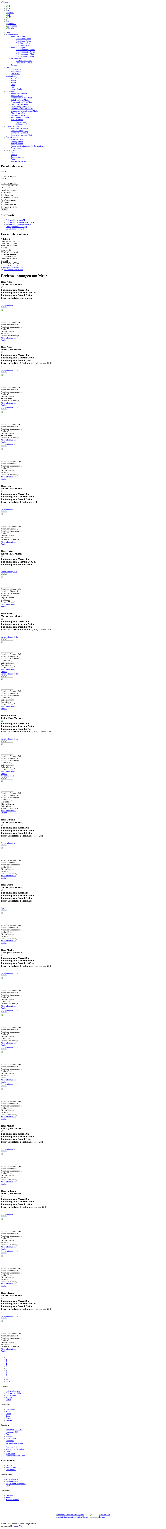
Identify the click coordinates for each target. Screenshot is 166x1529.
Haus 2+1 (5, 908)
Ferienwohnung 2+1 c (9, 1047)
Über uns (14, 152)
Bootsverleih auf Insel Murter (22, 135)
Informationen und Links (15, 1456)
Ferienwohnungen (18, 47)
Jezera (13, 87)
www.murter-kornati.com (13, 270)
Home (8, 32)
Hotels (8, 67)
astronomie (11, 1438)
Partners (14, 159)
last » (8, 1381)
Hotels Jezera (16, 69)
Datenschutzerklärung (19, 148)
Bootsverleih (11, 1470)
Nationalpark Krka (23, 124)
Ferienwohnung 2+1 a (9, 739)
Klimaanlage (8, 195)
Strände (9, 1436)
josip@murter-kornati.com (13, 267)
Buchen (4, 340)
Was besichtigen (17, 120)
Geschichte (10, 1441)
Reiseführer (10, 91)
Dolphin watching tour (19, 131)
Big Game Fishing (13, 1467)
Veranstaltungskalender (15, 1443)
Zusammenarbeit (17, 157)
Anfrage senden (17, 144)
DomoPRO (18, 1526)
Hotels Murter (16, 72)
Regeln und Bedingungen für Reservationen (27, 146)
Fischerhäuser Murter (24, 63)
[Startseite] (5, 2)
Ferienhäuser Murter (23, 43)
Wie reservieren (12, 1479)
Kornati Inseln (16, 89)
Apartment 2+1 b (7, 776)
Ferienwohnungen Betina (25, 50)
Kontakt (14, 155)
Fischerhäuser (16, 58)
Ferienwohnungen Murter (25, 54)
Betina (13, 82)
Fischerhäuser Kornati (24, 61)
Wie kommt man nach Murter (22, 98)
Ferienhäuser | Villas (18, 36)
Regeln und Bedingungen (16, 1484)
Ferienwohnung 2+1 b (9, 1010)
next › (8, 1379)
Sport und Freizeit (13, 1447)
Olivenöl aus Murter (18, 113)
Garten (6, 202)
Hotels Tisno (15, 74)
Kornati (9, 1420)
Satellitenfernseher (10, 197)
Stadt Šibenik (21, 122)
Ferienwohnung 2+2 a (9, 370)
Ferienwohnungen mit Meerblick (18, 224)
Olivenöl (9, 1451)
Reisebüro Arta (11, 150)
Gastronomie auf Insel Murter (22, 102)
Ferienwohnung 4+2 (9, 444)
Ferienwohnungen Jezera (25, 52)
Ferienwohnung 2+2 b (9, 407)
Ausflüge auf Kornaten (19, 128)
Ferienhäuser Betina (23, 39)
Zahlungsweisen (17, 142)
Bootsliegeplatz (9, 205)
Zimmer (14, 65)
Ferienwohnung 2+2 (9, 305)
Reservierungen (12, 137)
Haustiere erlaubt (10, 207)
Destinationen (11, 76)
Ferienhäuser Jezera (23, 41)
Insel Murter (15, 78)
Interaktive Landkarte (19, 93)
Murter (13, 80)
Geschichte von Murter (19, 104)
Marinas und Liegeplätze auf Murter (24, 111)
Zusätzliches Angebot (14, 126)
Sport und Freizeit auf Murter (22, 109)
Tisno (13, 85)
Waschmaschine (9, 200)
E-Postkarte (10, 1454)
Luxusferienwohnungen (15, 229)
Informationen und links (20, 117)
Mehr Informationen (8, 338)
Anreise (9, 1434)
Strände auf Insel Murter (20, 100)
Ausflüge (9, 1465)
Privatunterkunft (12, 34)
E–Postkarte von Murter (20, 115)
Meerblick (7, 193)
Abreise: (4, 178)
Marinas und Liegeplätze (15, 1449)
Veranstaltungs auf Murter (21, 107)
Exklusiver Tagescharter (20, 133)
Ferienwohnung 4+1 (9, 509)
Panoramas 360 (16, 96)
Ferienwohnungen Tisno (25, 56)
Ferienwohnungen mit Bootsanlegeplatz (21, 222)
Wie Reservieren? (17, 139)
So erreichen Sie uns (18, 161)
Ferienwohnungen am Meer (16, 220)
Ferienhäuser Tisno (23, 45)
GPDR (8, 1486)
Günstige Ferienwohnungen (16, 227)
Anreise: (4, 172)
